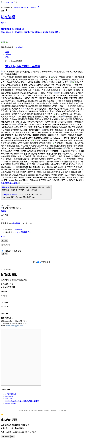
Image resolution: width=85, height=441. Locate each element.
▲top (3, 236)
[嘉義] (4, 42)
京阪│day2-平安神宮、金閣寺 (22, 66)
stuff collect (9, 398)
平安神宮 (5, 187)
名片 (7, 57)
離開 (12, 436)
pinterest (37, 31)
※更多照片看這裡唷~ (9, 183)
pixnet (20, 28)
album (4, 28)
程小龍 (3, 211)
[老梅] (2, 42)
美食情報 (19, 47)
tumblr (28, 31)
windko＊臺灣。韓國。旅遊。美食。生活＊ (22, 401)
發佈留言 (5, 254)
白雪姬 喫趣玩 (10, 394)
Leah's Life (9, 396)
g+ (13, 31)
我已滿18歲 (5, 436)
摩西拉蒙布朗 (10, 403)
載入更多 (5, 240)
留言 (20, 223)
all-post (12, 28)
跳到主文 (4, 23)
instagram (49, 31)
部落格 (8, 54)
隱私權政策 (55, 410)
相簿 (7, 52)
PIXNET (25, 410)
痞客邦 (15, 223)
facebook (6, 31)
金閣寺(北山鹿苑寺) (9, 195)
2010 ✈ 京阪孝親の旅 (23, 232)
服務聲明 (63, 410)
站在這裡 (8, 17)
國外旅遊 (18, 229)
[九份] (7, 42)
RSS (57, 31)
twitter (19, 31)
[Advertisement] (27, 36)
